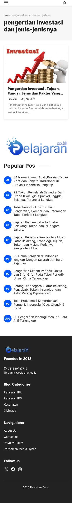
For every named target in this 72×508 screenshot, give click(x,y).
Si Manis (12, 99)
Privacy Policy (13, 443)
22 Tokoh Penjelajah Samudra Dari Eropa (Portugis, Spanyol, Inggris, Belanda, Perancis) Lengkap (38, 196)
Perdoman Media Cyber (20, 449)
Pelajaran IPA (13, 392)
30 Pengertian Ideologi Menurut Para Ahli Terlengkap (40, 318)
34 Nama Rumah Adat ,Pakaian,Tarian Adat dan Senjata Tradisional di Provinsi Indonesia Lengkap (40, 181)
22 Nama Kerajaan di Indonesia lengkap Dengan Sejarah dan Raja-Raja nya (38, 259)
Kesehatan (11, 404)
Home (7, 15)
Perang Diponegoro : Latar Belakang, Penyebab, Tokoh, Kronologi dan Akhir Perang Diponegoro (40, 289)
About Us (10, 430)
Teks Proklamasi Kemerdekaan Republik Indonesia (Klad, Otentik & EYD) (38, 304)
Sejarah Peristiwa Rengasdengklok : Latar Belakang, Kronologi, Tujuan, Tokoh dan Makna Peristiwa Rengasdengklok (39, 242)
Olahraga (10, 410)
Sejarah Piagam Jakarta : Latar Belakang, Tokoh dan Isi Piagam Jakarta (36, 225)
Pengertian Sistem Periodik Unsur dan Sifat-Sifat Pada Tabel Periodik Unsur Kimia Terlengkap (39, 274)
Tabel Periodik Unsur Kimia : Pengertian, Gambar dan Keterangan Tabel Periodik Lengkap (39, 210)
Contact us (11, 437)
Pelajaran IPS (13, 398)
